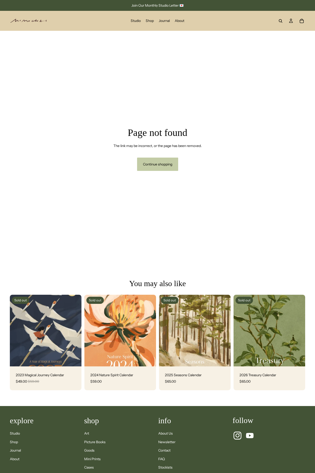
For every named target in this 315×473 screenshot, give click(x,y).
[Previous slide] (17, 330)
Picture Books (95, 442)
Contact (164, 450)
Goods (89, 450)
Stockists (165, 467)
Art (86, 433)
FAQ (161, 459)
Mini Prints (92, 459)
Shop (14, 442)
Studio (15, 433)
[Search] (280, 21)
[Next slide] (74, 330)
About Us (165, 433)
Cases (89, 467)
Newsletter (166, 442)
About (14, 459)
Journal (15, 450)
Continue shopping (157, 164)
